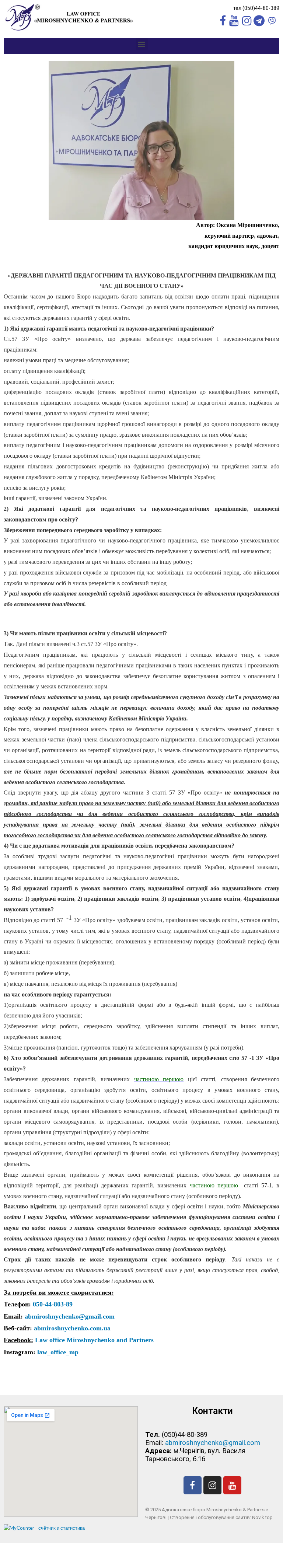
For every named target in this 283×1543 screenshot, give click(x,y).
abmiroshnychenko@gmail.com (69, 1316)
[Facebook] (193, 1485)
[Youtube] (232, 1485)
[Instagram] (212, 1485)
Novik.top (262, 1517)
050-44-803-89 (52, 1304)
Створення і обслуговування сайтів (210, 1517)
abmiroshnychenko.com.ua (71, 1328)
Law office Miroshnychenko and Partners (93, 1340)
